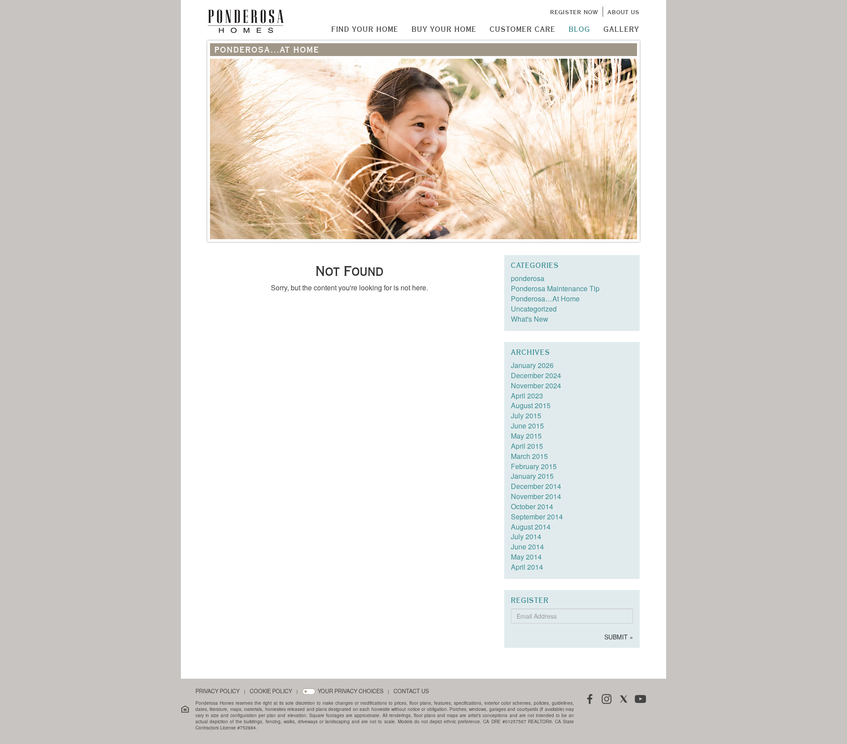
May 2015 (526, 436)
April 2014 (527, 567)
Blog (579, 29)
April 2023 (527, 396)
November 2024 (536, 385)
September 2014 (537, 516)
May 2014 (526, 557)
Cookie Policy (271, 691)
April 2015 (527, 446)
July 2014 (526, 536)
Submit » (618, 636)
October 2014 (532, 506)
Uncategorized (534, 309)
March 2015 (529, 456)
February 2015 (534, 466)
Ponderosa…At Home (545, 298)
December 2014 (536, 486)
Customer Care (522, 29)
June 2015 (527, 426)
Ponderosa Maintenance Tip (555, 288)
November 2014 (536, 496)
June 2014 (527, 546)
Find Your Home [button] (364, 29)
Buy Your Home (444, 29)
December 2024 (536, 375)
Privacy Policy (217, 691)
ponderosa (527, 278)
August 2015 (531, 405)
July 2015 (526, 415)
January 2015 (532, 476)
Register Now (574, 11)
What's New (529, 319)
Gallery (621, 29)
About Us (623, 11)
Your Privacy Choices (350, 691)
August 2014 (531, 527)
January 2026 (532, 365)
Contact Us (411, 691)
